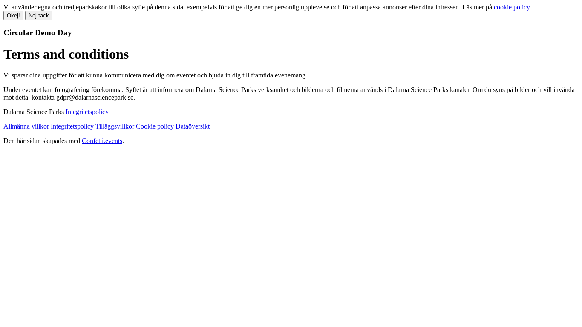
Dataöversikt (193, 126)
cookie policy (512, 7)
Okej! (13, 15)
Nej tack (39, 15)
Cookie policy (155, 126)
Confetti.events (102, 140)
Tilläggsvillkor (114, 126)
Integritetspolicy (87, 111)
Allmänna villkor (26, 126)
